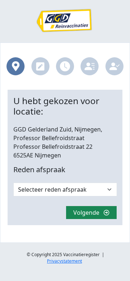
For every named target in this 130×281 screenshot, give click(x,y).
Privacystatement (64, 261)
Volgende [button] (88, 213)
